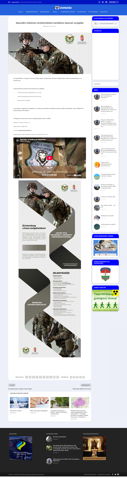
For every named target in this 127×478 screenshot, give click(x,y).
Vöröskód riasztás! (16, 410)
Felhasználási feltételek (90, 474)
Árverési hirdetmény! (59, 436)
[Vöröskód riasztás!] (19, 402)
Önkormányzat (44, 12)
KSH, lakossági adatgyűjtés (39, 410)
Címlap (20, 12)
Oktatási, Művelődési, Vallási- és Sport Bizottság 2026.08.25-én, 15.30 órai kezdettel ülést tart (109, 123)
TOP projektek (81, 12)
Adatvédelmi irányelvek (104, 474)
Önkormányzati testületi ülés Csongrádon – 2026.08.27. (108, 96)
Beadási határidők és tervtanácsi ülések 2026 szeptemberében (108, 186)
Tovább (114, 309)
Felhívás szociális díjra (108, 196)
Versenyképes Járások (68, 12)
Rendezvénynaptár (32, 12)
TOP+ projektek (93, 12)
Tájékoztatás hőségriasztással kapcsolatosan (106, 164)
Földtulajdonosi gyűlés (108, 224)
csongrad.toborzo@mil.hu (24, 130)
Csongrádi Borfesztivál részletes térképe (31, 2)
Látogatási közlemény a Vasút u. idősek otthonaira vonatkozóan (59, 412)
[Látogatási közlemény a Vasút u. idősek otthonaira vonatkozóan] (60, 402)
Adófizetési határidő (107, 215)
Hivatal (55, 12)
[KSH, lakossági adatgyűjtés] (39, 402)
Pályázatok (103, 12)
